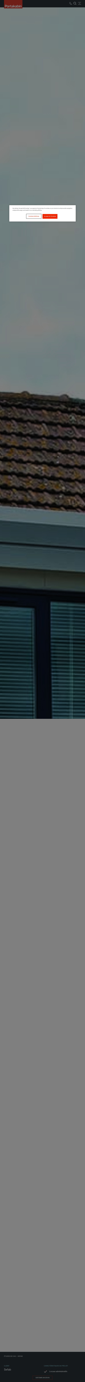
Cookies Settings (33, 216)
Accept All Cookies (50, 216)
